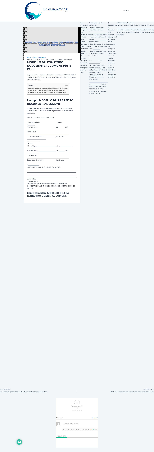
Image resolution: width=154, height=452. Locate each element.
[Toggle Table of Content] (66, 85)
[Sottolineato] (69, 429)
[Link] (84, 429)
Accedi (95, 418)
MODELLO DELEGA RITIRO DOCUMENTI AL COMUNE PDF (47, 90)
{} (86, 429)
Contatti (126, 11)
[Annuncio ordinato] (74, 429)
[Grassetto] (64, 429)
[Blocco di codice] (81, 429)
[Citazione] (79, 429)
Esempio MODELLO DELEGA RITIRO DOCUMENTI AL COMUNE (48, 88)
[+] (89, 429)
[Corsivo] (66, 429)
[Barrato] (71, 429)
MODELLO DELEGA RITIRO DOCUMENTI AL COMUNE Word (47, 92)
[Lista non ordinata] (76, 429)
